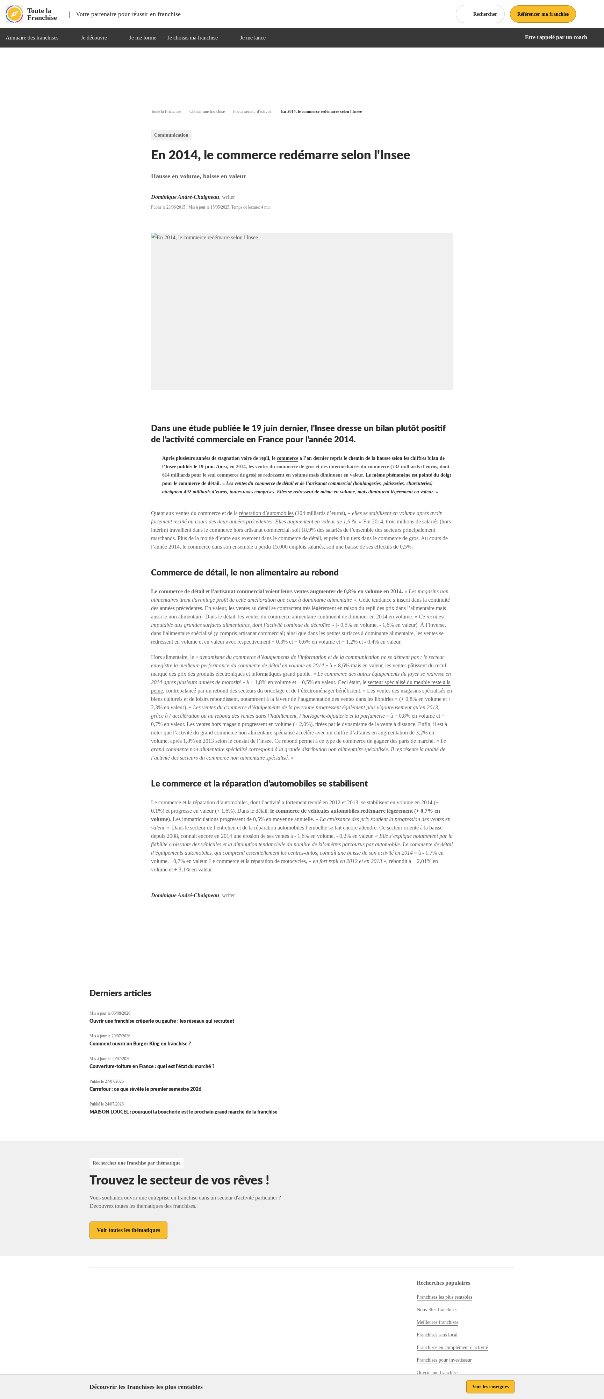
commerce (287, 458)
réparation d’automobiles (266, 513)
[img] (67, 38)
